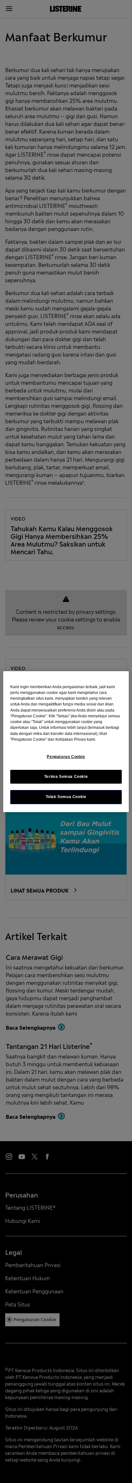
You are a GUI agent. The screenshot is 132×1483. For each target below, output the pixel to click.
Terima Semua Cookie (66, 776)
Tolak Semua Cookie (66, 797)
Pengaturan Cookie (66, 756)
